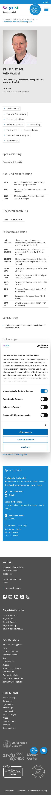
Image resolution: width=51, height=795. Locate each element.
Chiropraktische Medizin (13, 678)
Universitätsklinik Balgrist (13, 19)
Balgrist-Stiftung (9, 625)
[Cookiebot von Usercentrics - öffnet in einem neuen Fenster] (36, 346)
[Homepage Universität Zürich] (15, 744)
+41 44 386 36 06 (16, 515)
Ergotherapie (8, 704)
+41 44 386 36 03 (16, 491)
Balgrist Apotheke (10, 615)
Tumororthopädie (10, 675)
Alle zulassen (25, 432)
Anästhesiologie (9, 697)
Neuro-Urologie (9, 714)
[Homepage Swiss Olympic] (21, 757)
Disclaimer (21, 790)
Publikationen (12, 140)
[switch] (44, 399)
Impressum (9, 790)
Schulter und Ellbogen (12, 668)
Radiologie (7, 724)
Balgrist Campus (9, 622)
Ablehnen (25, 447)
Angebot (30, 19)
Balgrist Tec (8, 618)
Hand (5, 648)
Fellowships (11, 130)
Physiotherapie (9, 721)
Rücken (6, 665)
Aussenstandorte (13, 588)
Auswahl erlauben (25, 439)
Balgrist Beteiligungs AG (13, 629)
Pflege (5, 718)
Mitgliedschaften (31, 130)
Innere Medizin (9, 711)
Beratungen (8, 701)
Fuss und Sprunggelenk (12, 644)
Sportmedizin (8, 671)
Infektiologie (8, 707)
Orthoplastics (8, 661)
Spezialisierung (13, 108)
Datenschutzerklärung (37, 790)
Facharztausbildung (15, 124)
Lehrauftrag (35, 124)
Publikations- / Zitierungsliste (15, 454)
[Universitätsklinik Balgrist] (6, 9)
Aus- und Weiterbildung (16, 114)
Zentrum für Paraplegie (12, 682)
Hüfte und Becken (10, 651)
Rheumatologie (9, 728)
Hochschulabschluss (15, 119)
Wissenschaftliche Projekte (18, 135)
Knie (4, 658)
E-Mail (11, 495)
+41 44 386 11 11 (13, 579)
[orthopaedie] (34, 751)
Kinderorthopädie (10, 654)
